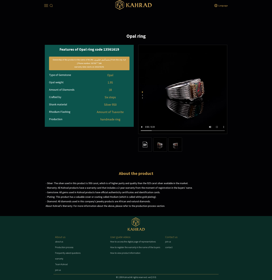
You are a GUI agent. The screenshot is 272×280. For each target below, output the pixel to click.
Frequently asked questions (67, 252)
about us (59, 241)
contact (168, 247)
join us (58, 270)
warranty (59, 258)
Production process (64, 247)
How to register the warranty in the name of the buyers (135, 247)
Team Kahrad (61, 264)
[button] (142, 92)
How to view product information (125, 252)
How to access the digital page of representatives (133, 241)
